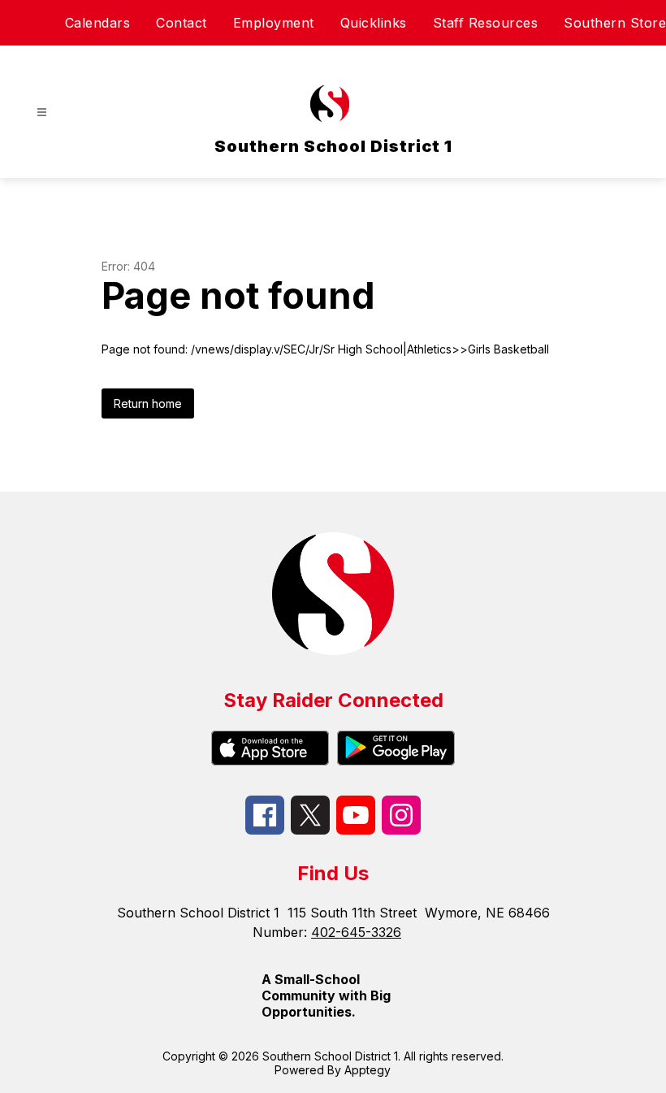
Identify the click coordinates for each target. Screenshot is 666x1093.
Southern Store (615, 23)
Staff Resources (485, 23)
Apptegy (367, 1070)
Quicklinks (373, 23)
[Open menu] (41, 112)
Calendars (98, 23)
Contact (181, 23)
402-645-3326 (356, 932)
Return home (148, 403)
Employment (273, 23)
